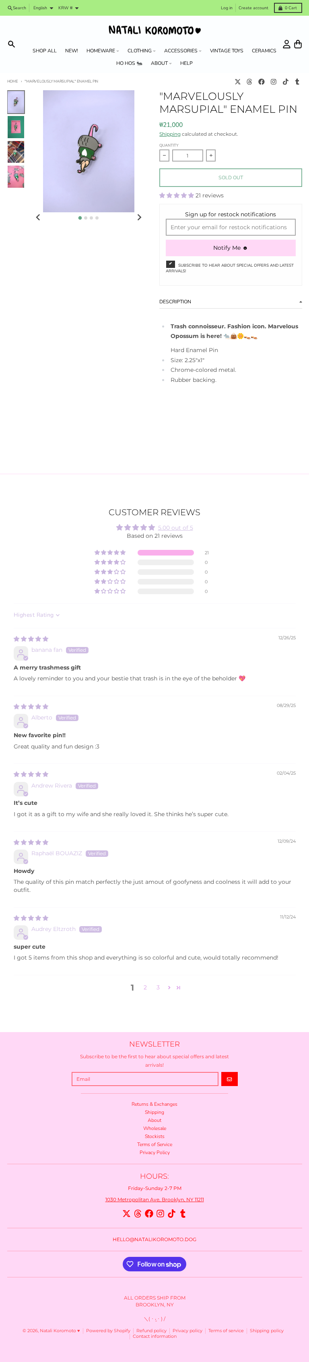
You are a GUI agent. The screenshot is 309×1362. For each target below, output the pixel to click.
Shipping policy (267, 1330)
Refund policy (151, 1330)
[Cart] (298, 44)
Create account (253, 8)
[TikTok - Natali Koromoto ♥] (285, 81)
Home (12, 81)
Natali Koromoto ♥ (60, 1330)
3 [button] (158, 987)
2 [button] (145, 987)
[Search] (11, 44)
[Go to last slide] (38, 217)
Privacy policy (187, 1330)
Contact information (155, 1336)
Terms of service (226, 1330)
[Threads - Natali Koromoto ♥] (249, 81)
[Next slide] (139, 217)
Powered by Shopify (108, 1330)
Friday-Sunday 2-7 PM (154, 1188)
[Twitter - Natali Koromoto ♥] (237, 81)
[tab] (80, 218)
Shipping (170, 134)
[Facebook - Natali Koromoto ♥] (261, 81)
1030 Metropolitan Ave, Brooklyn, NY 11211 (154, 1199)
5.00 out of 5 (175, 527)
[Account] (286, 44)
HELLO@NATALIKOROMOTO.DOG (154, 1239)
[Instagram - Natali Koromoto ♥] (273, 81)
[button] (177, 195)
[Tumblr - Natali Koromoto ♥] (297, 81)
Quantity (169, 145)
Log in (227, 8)
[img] (31, 639)
